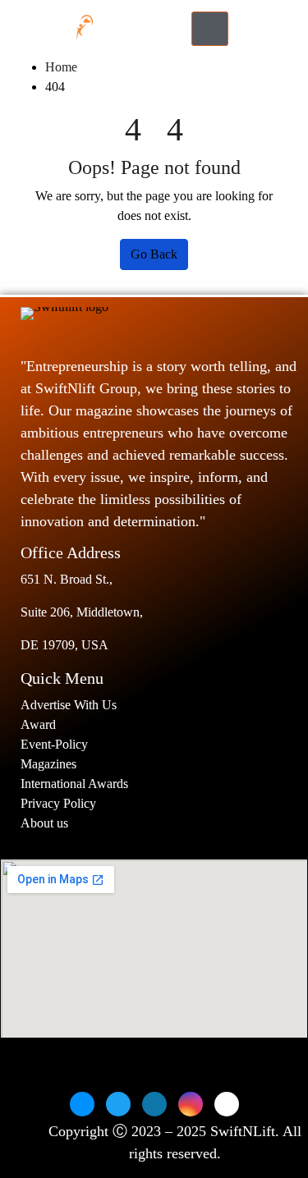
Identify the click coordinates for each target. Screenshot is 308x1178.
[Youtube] (226, 1104)
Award (38, 724)
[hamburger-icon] (209, 28)
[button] (257, 28)
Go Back (154, 254)
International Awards (74, 784)
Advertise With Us (69, 705)
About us (46, 823)
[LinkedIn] (154, 1104)
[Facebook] (82, 1104)
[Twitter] (118, 1104)
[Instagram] (190, 1104)
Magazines (48, 764)
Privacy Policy (58, 803)
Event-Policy (54, 744)
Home (61, 67)
